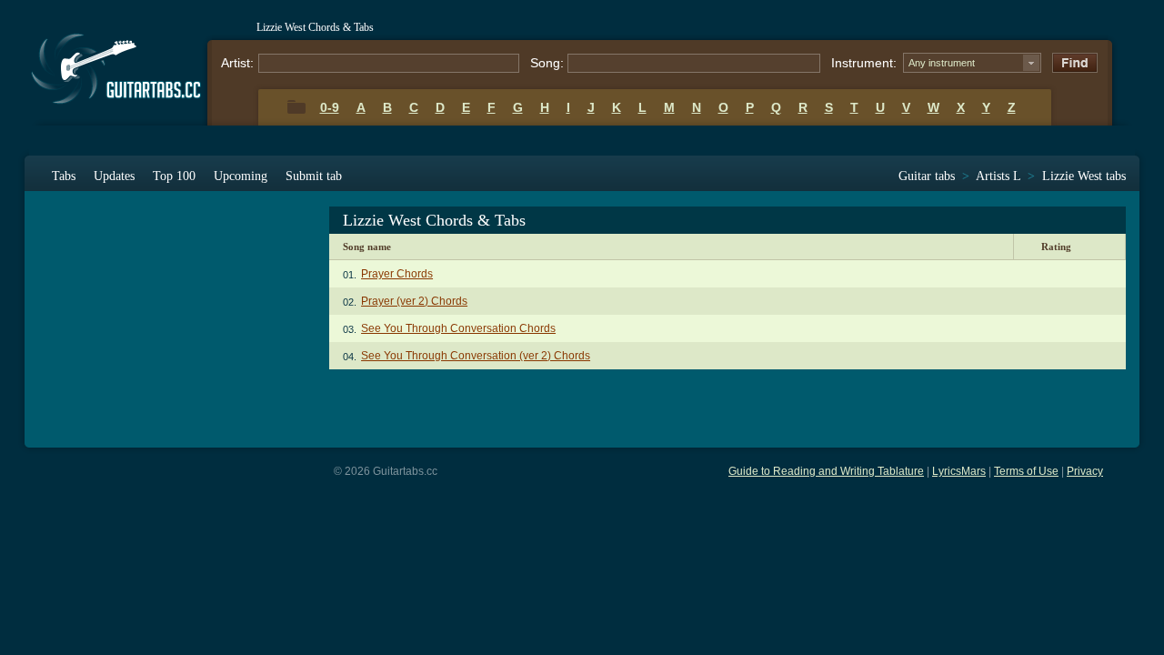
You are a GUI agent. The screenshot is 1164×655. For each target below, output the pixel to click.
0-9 (329, 107)
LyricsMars (959, 471)
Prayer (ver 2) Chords (414, 301)
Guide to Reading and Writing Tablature (826, 471)
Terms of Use (1026, 471)
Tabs (63, 176)
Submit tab (314, 176)
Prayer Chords (397, 273)
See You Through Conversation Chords (458, 328)
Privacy (1085, 471)
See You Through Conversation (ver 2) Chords (475, 355)
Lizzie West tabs (1084, 176)
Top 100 (174, 176)
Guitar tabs (926, 176)
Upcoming (240, 176)
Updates (114, 176)
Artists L (998, 176)
